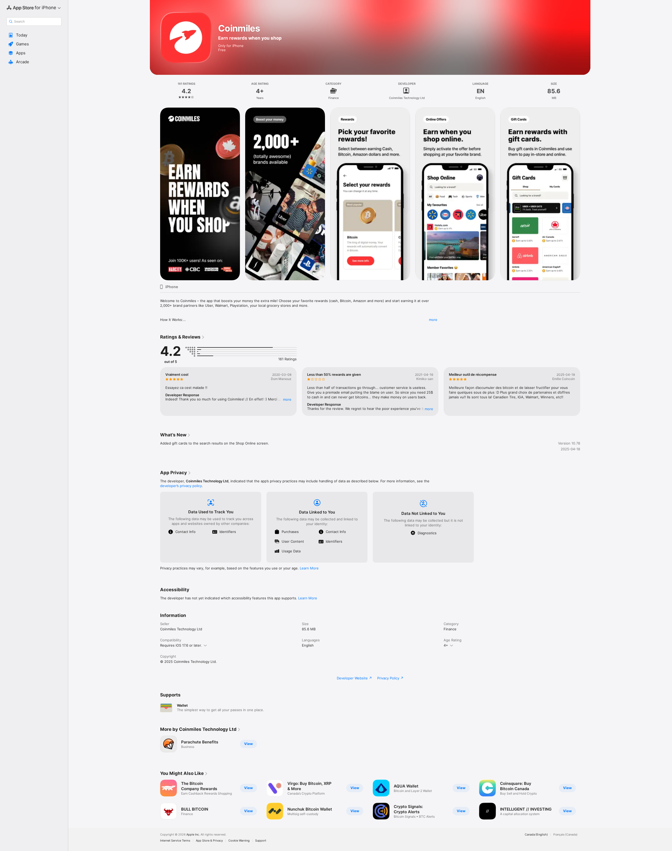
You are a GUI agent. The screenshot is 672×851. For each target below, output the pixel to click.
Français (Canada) (565, 834)
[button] (34, 35)
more (433, 320)
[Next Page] (585, 194)
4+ (446, 645)
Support (260, 840)
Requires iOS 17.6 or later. (181, 645)
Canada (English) (536, 834)
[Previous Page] (155, 194)
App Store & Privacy (209, 840)
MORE (287, 399)
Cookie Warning (239, 840)
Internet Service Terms (175, 840)
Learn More (309, 568)
